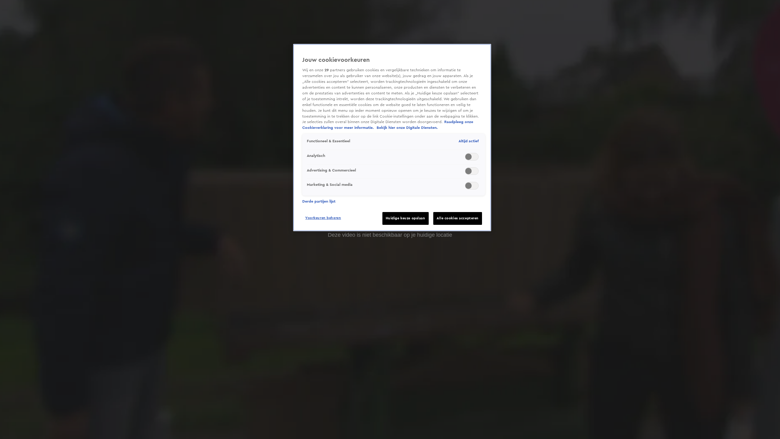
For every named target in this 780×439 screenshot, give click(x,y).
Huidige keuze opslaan (405, 218)
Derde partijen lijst (318, 201)
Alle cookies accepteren (458, 218)
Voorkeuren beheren (323, 218)
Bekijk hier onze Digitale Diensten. (407, 127)
